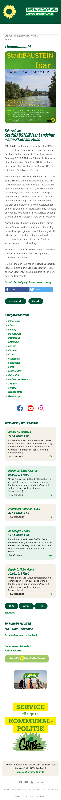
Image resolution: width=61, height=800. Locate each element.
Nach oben (10, 612)
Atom (11, 325)
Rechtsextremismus (18, 379)
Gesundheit (14, 362)
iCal (41, 606)
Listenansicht (15, 301)
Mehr (30, 456)
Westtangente (15, 391)
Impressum (28, 796)
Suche (17, 796)
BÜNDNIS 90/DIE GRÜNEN (42, 10)
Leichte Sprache (51, 789)
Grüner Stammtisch (19, 432)
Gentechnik (14, 358)
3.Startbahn (14, 321)
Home (6, 789)
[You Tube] (26, 782)
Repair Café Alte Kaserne (22, 470)
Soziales (12, 383)
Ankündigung (21, 282)
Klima (11, 366)
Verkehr (12, 387)
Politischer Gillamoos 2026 (24, 509)
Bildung (12, 329)
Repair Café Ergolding (21, 569)
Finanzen (12, 350)
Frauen (11, 354)
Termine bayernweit (18, 623)
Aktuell (8, 282)
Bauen (32, 282)
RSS (11, 606)
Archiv (8, 39)
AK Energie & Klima (19, 531)
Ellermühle (13, 341)
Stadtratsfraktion (18, 789)
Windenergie (14, 396)
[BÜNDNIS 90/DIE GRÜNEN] (9, 12)
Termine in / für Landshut (21, 423)
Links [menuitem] (38, 782)
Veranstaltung (44, 282)
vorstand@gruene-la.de (29, 772)
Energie (12, 346)
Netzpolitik (14, 375)
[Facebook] (21, 782)
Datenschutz (40, 796)
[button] (17, 289)
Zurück (35, 301)
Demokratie (14, 337)
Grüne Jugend (35, 789)
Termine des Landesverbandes (20, 635)
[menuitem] (6, 789)
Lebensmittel (14, 371)
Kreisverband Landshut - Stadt (20, 36)
